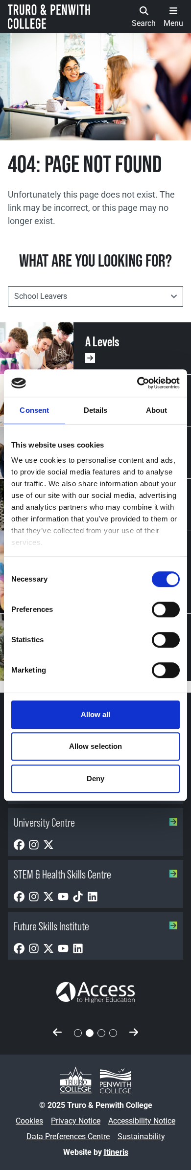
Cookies (29, 1120)
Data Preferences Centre (68, 1136)
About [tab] (156, 410)
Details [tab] (96, 410)
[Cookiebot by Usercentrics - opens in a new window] (137, 383)
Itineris (116, 1152)
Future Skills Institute (51, 926)
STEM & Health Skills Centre (62, 874)
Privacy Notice (75, 1120)
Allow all (96, 714)
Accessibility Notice (141, 1120)
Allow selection (95, 746)
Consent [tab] (34, 410)
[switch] (166, 609)
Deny (95, 778)
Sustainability (141, 1136)
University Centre (44, 822)
